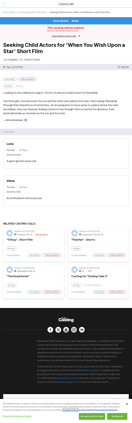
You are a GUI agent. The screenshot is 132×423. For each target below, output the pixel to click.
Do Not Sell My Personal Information (98, 410)
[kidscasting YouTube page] (66, 330)
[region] (66, 411)
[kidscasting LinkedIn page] (82, 330)
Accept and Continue (92, 416)
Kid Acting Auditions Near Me (32, 12)
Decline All (117, 416)
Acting (8, 86)
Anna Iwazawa (14, 120)
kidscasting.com (93, 370)
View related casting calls (64, 36)
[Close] (126, 404)
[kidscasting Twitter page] (58, 330)
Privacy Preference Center (17, 416)
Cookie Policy (70, 410)
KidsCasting (9, 12)
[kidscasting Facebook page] (50, 330)
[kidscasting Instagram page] (74, 330)
